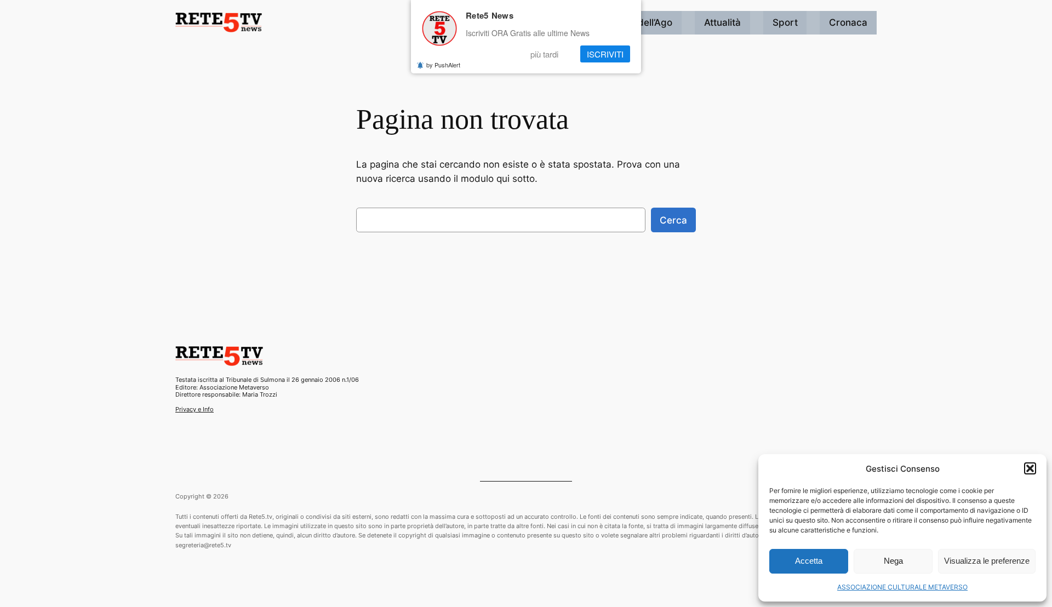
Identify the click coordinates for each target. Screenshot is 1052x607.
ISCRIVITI (605, 54)
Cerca (673, 220)
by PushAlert (443, 64)
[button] (1030, 468)
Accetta (808, 560)
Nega (893, 560)
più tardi (544, 54)
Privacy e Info (194, 409)
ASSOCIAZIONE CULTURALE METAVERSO (902, 587)
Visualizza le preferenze (987, 560)
